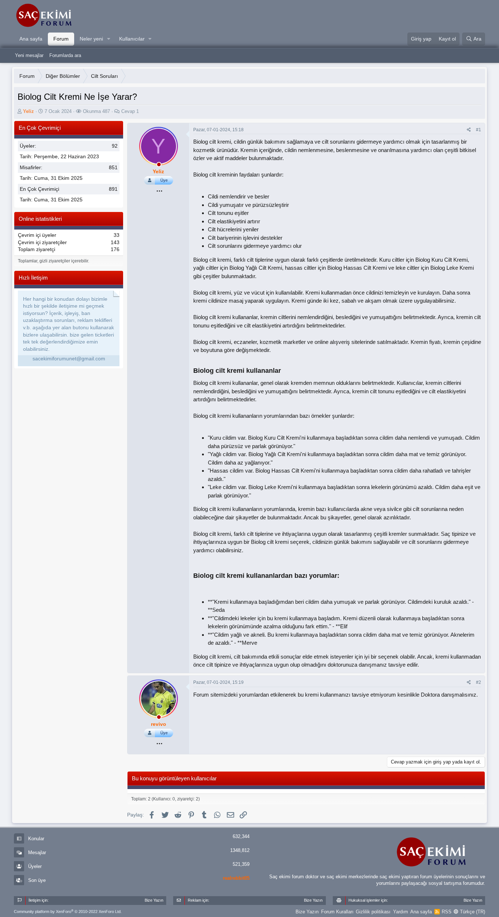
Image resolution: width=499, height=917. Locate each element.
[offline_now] (158, 165)
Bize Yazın (307, 911)
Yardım (400, 911)
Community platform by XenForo (68, 911)
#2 (478, 682)
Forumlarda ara (65, 55)
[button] (109, 39)
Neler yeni (91, 39)
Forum (61, 39)
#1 (478, 129)
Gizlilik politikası (373, 911)
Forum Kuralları (337, 911)
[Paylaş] (468, 130)
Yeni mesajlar (29, 55)
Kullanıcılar (132, 39)
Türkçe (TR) (471, 911)
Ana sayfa (30, 39)
